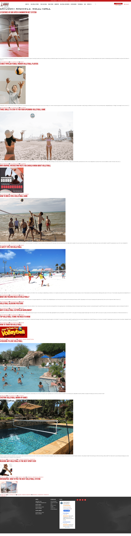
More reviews (67, 527)
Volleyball (21, 61)
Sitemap (52, 506)
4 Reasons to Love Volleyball (11, 341)
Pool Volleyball (43, 4)
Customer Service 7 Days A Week (74, 0)
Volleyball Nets (26, 459)
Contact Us (89, 4)
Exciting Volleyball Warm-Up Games (13, 398)
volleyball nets (35, 477)
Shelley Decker (4, 339)
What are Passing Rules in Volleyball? (14, 297)
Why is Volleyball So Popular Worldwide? (16, 310)
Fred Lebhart (66, 513)
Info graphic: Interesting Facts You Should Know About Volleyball (25, 166)
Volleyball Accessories (64, 4)
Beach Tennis (50, 4)
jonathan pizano (66, 522)
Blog (85, 4)
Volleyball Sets (32, 459)
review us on (66, 510)
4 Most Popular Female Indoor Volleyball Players (19, 64)
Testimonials (80, 4)
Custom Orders (74, 4)
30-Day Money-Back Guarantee (63, 0)
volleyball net (29, 477)
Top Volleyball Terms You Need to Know (15, 317)
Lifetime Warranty (54, 0)
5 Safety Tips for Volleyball (11, 247)
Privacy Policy (53, 505)
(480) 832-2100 (39, 501)
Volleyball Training (30, 339)
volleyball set (40, 477)
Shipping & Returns (54, 502)
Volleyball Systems (35, 4)
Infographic (22, 194)
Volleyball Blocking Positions (11, 303)
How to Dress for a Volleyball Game (14, 196)
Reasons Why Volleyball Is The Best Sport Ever (18, 461)
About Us (27, 4)
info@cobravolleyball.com (41, 502)
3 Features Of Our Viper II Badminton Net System (18, 12)
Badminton (57, 4)
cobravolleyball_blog (5, 61)
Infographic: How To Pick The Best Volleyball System (20, 479)
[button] (95, 4)
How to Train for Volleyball (11, 325)
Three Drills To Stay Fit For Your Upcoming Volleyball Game (22, 110)
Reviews (61, 499)
